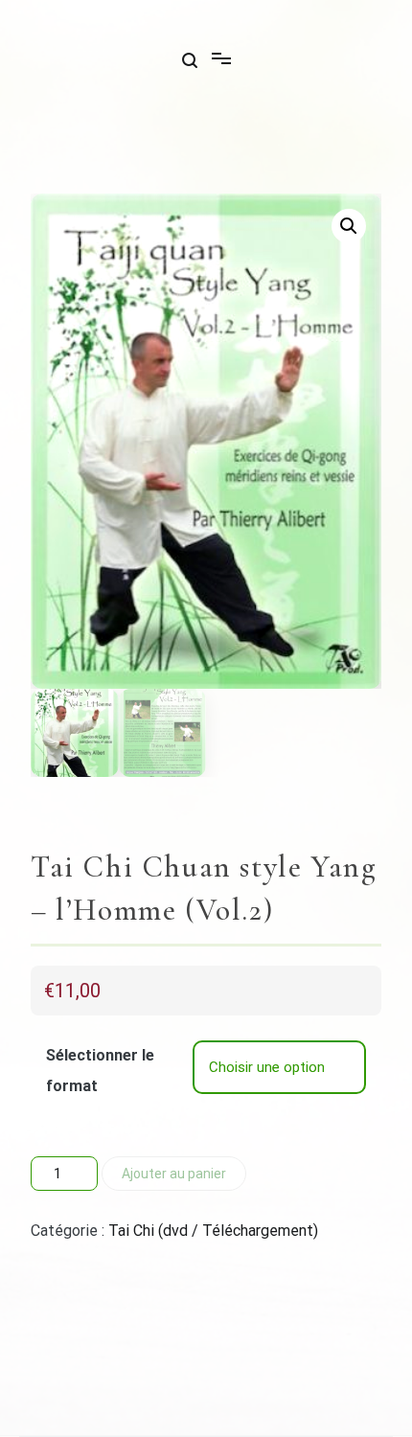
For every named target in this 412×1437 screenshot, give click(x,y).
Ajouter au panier (174, 1173)
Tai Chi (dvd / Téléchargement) (213, 1230)
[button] (349, 226)
